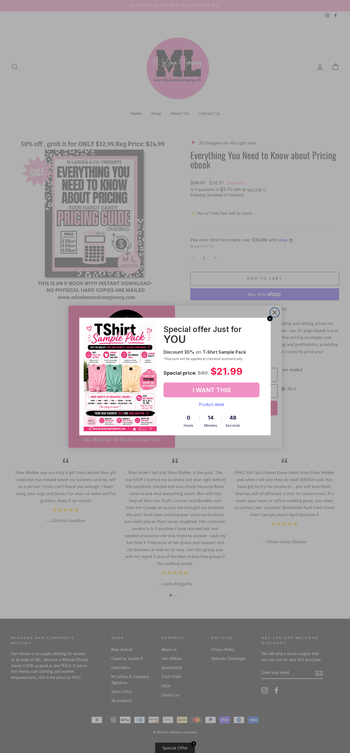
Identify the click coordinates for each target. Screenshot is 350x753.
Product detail (211, 404)
